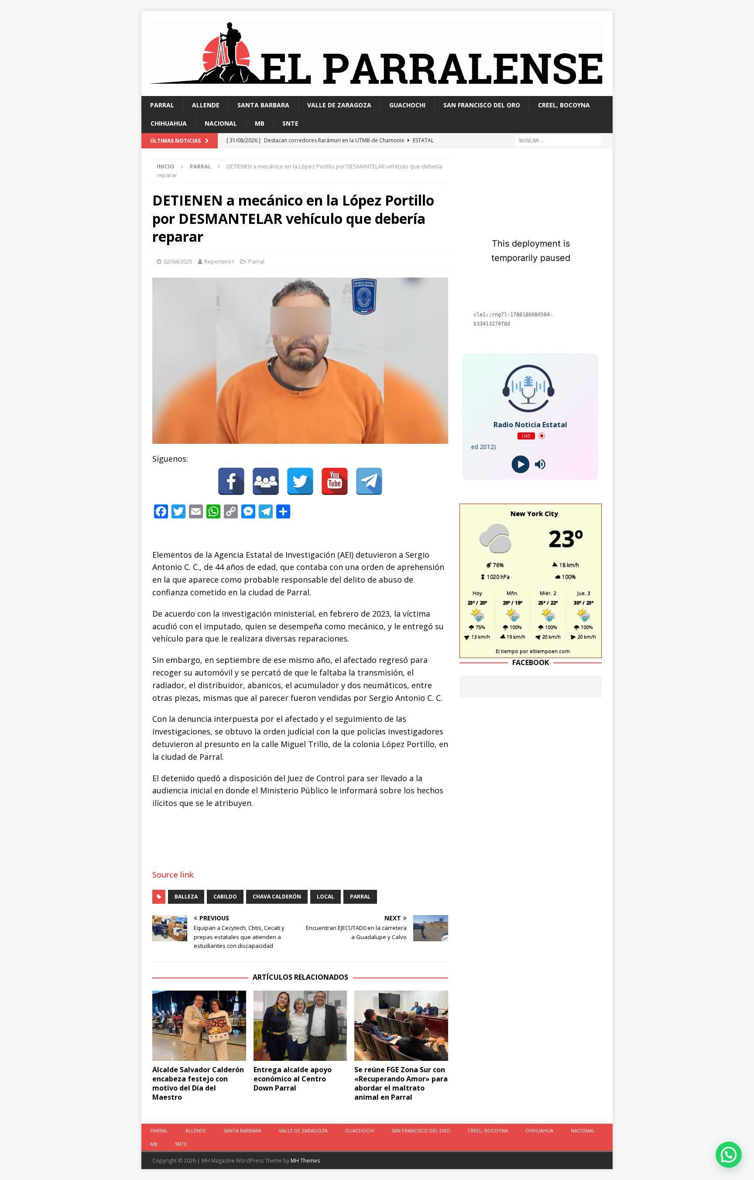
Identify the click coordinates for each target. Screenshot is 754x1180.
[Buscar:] (558, 140)
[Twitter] (300, 481)
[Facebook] (231, 481)
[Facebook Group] (266, 481)
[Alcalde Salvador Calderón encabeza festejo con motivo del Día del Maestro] (199, 1026)
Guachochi (407, 105)
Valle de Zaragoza (339, 105)
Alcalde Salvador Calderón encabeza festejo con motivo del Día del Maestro (198, 1083)
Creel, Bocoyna (564, 105)
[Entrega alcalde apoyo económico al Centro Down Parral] (300, 1026)
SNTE (290, 123)
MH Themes (305, 1160)
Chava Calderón (277, 896)
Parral (162, 105)
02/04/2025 (178, 261)
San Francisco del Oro (481, 105)
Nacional (221, 123)
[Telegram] (369, 481)
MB (259, 123)
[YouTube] (335, 481)
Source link (173, 874)
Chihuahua (169, 123)
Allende (205, 105)
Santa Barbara (263, 105)
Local (325, 896)
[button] (729, 1155)
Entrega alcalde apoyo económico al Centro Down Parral (293, 1079)
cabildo (225, 896)
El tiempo (507, 651)
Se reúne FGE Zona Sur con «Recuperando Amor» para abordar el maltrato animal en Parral (401, 1083)
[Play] (521, 464)
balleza (186, 896)
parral (360, 896)
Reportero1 (219, 261)
